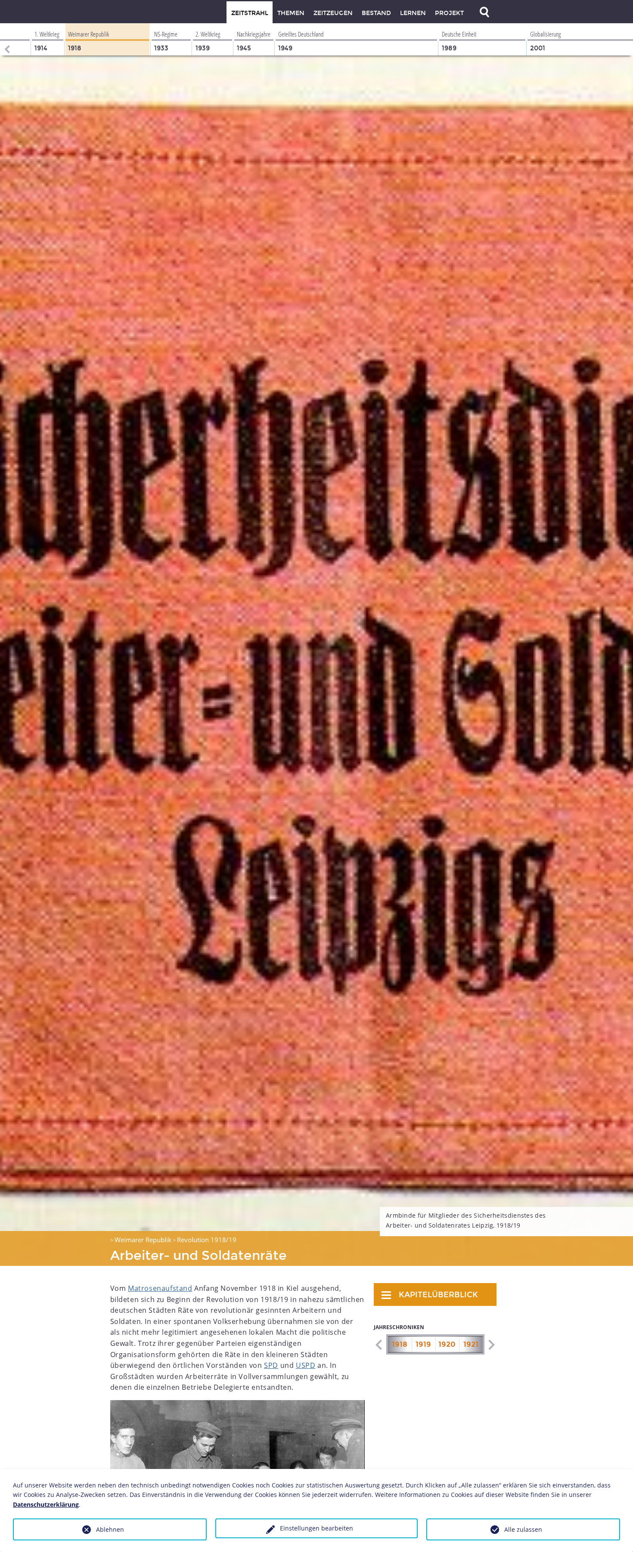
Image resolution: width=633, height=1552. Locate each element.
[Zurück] (6, 39)
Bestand (376, 13)
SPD (271, 1365)
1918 (399, 1344)
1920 (447, 1344)
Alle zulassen (523, 1529)
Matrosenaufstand (160, 1288)
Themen (290, 13)
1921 (470, 1344)
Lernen (413, 13)
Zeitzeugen (333, 13)
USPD (305, 1365)
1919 (423, 1344)
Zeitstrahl (249, 13)
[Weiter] (491, 1345)
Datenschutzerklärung (46, 1504)
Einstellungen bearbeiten (316, 1528)
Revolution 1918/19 (206, 1239)
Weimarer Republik (143, 1239)
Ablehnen (110, 1529)
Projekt (449, 13)
